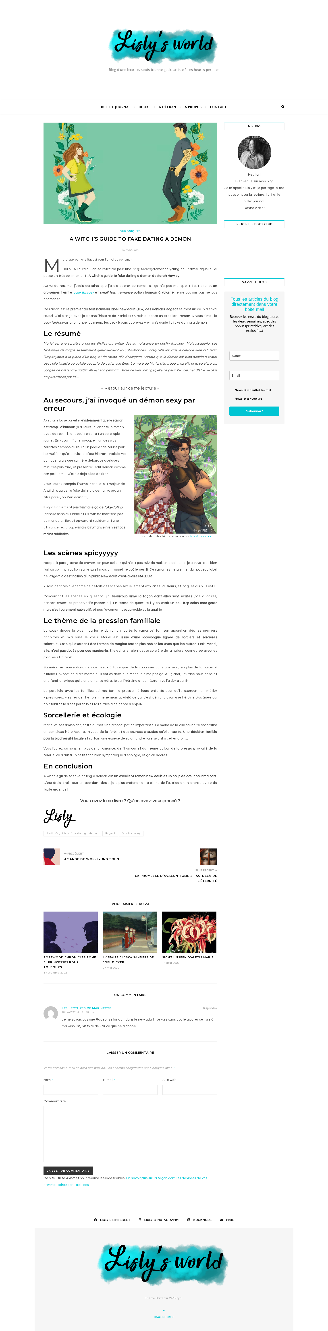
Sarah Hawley (131, 833)
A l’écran (167, 107)
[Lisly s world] (164, 45)
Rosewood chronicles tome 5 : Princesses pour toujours (70, 962)
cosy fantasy (83, 292)
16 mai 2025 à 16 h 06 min (78, 1012)
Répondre (210, 1008)
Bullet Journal (115, 107)
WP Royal (175, 1298)
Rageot (110, 833)
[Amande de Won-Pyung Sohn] (52, 856)
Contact (218, 107)
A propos (193, 107)
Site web (169, 1080)
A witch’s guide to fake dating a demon (72, 833)
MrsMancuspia (200, 536)
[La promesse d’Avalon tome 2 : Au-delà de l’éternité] (208, 856)
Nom (48, 1080)
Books (145, 107)
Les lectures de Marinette (86, 1008)
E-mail (109, 1080)
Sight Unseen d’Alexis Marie (188, 957)
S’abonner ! (254, 411)
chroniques (130, 231)
